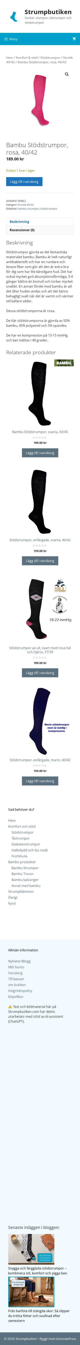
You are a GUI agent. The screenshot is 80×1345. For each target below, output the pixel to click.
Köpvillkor (16, 996)
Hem (9, 58)
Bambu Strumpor (25, 868)
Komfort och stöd (21, 826)
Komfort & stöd (27, 58)
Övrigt (13, 897)
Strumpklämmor (21, 891)
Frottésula (19, 856)
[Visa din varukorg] (74, 39)
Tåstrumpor (20, 838)
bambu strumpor (28, 208)
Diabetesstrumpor (25, 844)
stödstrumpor (48, 208)
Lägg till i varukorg (24, 181)
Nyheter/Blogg (19, 961)
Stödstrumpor (50, 58)
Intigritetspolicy (20, 990)
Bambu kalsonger (25, 879)
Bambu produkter (22, 862)
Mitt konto (16, 967)
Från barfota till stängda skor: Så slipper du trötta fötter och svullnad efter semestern (39, 1316)
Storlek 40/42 (26, 205)
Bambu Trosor (22, 874)
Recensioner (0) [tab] (22, 230)
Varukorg (15, 973)
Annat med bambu (25, 885)
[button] (67, 74)
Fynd (12, 903)
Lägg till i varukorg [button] (40, 453)
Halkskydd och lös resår (29, 850)
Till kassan (16, 979)
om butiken (17, 985)
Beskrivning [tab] (19, 221)
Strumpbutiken (48, 12)
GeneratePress (66, 1339)
